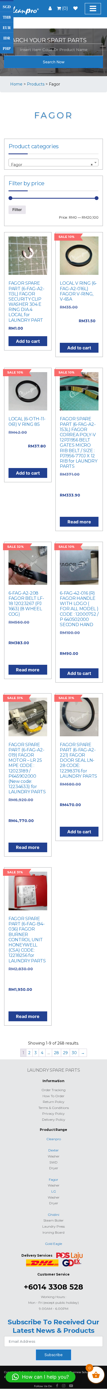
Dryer (53, 1168)
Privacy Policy (53, 1113)
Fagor (53, 1179)
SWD (53, 1162)
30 (74, 1052)
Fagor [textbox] (52, 164)
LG (53, 1191)
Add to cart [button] (28, 341)
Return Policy (53, 1102)
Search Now (53, 62)
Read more (79, 521)
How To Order (53, 1096)
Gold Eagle (53, 1244)
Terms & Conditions (53, 1108)
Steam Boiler (53, 1220)
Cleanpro (53, 1139)
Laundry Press (53, 1226)
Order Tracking (53, 1090)
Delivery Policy (53, 1119)
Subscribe (53, 1355)
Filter (17, 209)
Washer (54, 1156)
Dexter (53, 1150)
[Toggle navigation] (93, 8)
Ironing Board (53, 1232)
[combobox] (53, 162)
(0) (64, 8)
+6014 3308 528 (53, 1286)
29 (65, 1052)
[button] (40, 1376)
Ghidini (53, 1215)
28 (56, 1052)
